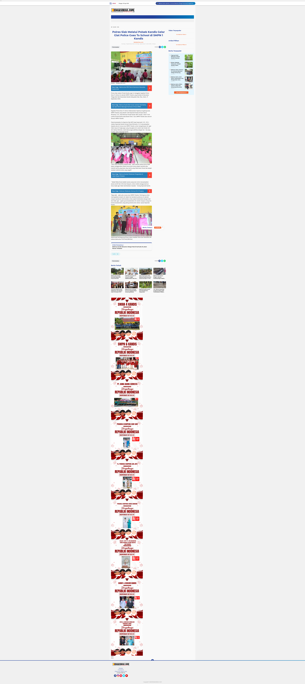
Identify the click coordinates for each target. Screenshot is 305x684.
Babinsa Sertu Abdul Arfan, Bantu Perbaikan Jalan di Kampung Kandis (175, 3)
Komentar (116, 47)
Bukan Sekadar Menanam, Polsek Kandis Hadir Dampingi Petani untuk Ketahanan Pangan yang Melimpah (176, 64)
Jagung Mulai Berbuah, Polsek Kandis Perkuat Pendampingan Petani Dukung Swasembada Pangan (177, 57)
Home (114, 3)
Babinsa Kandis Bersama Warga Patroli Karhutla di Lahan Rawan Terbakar (129, 247)
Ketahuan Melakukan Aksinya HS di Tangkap (131, 191)
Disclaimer (121, 670)
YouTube (127, 677)
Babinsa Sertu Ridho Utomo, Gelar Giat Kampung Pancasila (176, 86)
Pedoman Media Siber (121, 671)
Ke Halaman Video (180, 34)
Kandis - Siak (115, 254)
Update (158, 227)
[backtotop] (152, 660)
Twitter (124, 677)
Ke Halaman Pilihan (181, 44)
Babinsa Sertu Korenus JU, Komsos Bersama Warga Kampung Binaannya (177, 71)
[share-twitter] (162, 47)
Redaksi (121, 668)
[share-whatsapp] (165, 47)
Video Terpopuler (175, 30)
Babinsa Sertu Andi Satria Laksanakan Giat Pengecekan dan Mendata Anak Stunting (177, 78)
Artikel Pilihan (174, 41)
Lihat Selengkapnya (181, 92)
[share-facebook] (160, 47)
